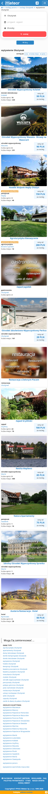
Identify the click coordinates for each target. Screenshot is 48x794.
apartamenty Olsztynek (12, 650)
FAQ (44, 778)
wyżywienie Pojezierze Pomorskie (16, 713)
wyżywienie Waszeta (11, 746)
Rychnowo (5, 617)
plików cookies (26, 792)
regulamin (36, 778)
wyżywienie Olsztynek (11, 661)
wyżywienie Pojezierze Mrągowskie (16, 731)
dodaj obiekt (24, 783)
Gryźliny (4, 426)
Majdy (3, 196)
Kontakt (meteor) (22, 778)
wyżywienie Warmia (10, 726)
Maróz (3, 474)
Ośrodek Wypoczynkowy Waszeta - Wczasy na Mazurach (24, 138)
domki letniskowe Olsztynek (13, 658)
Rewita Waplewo (24, 468)
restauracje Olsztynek (11, 690)
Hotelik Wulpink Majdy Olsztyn (24, 187)
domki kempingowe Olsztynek (14, 656)
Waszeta (4, 145)
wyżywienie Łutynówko (12, 738)
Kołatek (4, 95)
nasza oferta (38, 780)
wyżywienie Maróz (10, 756)
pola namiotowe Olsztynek (13, 688)
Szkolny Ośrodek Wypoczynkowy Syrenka (24, 563)
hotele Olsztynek (9, 664)
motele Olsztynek (9, 677)
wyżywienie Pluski (10, 751)
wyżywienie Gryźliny (11, 743)
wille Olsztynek (9, 696)
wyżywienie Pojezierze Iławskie (15, 723)
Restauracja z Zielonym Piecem (24, 379)
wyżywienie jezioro (10, 763)
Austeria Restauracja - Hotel (24, 611)
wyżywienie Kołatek (10, 740)
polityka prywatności (14, 780)
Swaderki (4, 521)
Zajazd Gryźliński (24, 421)
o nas (28, 780)
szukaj (25, 34)
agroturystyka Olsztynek (12, 648)
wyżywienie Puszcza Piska (13, 718)
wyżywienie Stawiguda (12, 759)
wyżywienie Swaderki (11, 754)
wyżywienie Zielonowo (11, 748)
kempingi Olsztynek (10, 666)
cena (26, 54)
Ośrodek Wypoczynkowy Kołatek (24, 89)
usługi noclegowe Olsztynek (14, 693)
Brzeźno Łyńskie (7, 247)
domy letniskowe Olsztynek (13, 653)
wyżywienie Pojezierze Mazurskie (16, 715)
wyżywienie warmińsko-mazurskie (16, 767)
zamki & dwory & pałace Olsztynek (16, 701)
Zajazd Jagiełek (24, 287)
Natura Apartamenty (24, 516)
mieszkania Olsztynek (11, 674)
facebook (7, 778)
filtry (26, 42)
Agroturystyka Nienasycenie (24, 238)
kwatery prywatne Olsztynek (14, 672)
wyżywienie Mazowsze (11, 707)
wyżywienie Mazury (10, 710)
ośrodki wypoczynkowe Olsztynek (16, 680)
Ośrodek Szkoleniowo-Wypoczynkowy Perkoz (24, 330)
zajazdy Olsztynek (10, 698)
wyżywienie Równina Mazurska (15, 729)
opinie (43, 54)
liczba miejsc (35, 54)
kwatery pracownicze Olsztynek (15, 669)
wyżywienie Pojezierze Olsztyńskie (16, 721)
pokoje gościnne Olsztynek (13, 685)
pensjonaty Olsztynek (11, 682)
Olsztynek (5, 292)
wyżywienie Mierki (10, 735)
